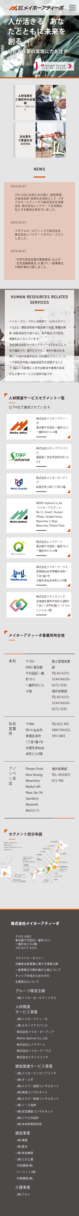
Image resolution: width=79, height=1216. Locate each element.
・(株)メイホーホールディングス (35, 997)
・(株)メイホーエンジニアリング (35, 1073)
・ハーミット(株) (25, 1172)
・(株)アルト (23, 1194)
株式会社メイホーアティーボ (35, 923)
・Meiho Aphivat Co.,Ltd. (31, 1038)
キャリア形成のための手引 (32, 975)
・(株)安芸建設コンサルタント (34, 1111)
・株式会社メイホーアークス (33, 1050)
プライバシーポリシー (29, 958)
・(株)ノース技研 (25, 1105)
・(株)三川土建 (24, 1159)
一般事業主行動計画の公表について (38, 969)
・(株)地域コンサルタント (31, 1092)
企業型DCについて (27, 981)
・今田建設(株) (24, 1165)
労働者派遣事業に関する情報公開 (36, 964)
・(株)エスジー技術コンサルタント (37, 1098)
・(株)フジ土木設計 (27, 1118)
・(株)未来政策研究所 (28, 1124)
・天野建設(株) (24, 1178)
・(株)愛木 (21, 1146)
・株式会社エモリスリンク (31, 1057)
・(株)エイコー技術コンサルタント (37, 1086)
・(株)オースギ (24, 1079)
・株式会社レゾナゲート (30, 1044)
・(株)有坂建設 (24, 1153)
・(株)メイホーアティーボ (31, 1019)
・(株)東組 (21, 1140)
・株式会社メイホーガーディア (34, 1031)
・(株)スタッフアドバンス (31, 1025)
